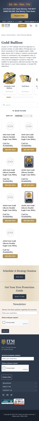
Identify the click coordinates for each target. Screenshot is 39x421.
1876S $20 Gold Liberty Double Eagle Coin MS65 (10, 243)
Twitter (11, 395)
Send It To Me (19, 296)
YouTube (7, 395)
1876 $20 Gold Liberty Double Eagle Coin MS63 (28, 137)
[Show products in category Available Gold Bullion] (9, 78)
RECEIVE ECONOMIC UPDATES (11, 355)
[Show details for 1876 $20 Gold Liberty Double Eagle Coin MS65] (10, 161)
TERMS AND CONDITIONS (19, 416)
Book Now (19, 277)
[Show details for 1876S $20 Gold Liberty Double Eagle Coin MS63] (10, 197)
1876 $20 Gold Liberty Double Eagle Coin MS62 (10, 137)
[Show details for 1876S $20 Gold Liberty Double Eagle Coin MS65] (10, 232)
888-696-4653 (10, 150)
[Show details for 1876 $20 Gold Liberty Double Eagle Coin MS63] (28, 126)
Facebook (3, 395)
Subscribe (5, 331)
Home (3, 35)
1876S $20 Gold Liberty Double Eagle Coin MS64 (28, 208)
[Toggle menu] (36, 25)
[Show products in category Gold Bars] (25, 78)
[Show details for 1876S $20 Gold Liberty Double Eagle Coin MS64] (28, 197)
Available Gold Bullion (9, 87)
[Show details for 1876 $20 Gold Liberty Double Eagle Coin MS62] (10, 126)
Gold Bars (25, 86)
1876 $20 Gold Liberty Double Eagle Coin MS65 (10, 172)
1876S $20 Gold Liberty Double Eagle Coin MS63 (10, 208)
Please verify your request (10, 317)
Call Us (22, 25)
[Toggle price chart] (19, 21)
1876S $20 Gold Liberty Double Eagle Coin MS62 (28, 172)
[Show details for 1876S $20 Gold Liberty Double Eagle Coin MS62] (28, 161)
